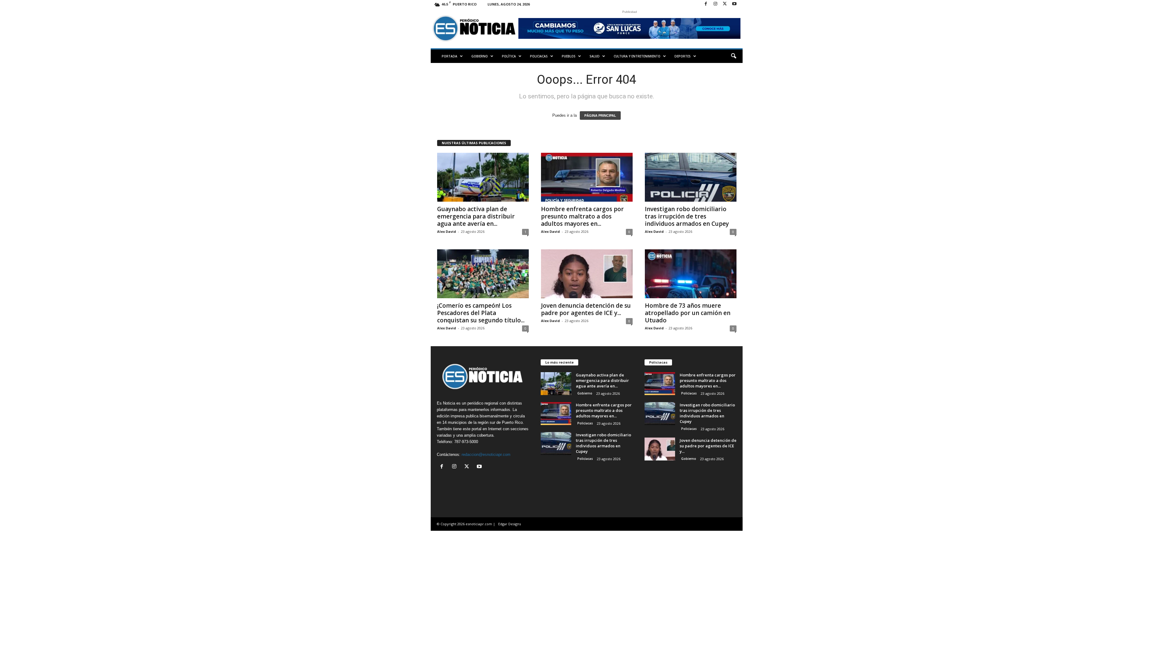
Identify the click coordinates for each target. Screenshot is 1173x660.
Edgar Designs (509, 524)
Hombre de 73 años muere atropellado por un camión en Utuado (687, 313)
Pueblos (569, 56)
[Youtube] (734, 4)
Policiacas (539, 56)
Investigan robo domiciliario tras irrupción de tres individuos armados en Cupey (687, 216)
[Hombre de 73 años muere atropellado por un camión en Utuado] (690, 273)
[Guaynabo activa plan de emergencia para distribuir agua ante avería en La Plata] (483, 177)
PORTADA (449, 56)
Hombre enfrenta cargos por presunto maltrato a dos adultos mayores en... (582, 216)
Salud (595, 56)
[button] (733, 56)
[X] (725, 4)
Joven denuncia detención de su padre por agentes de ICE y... (586, 309)
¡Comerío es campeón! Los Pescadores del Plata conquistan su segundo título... (480, 313)
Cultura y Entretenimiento (637, 56)
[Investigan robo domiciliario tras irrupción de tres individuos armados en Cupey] (690, 177)
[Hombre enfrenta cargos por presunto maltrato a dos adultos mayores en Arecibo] (587, 177)
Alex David (446, 231)
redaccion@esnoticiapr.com (486, 454)
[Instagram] (715, 4)
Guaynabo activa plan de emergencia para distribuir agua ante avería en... (476, 216)
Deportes (682, 56)
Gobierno (479, 56)
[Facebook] (706, 4)
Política (509, 56)
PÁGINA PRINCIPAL (600, 115)
